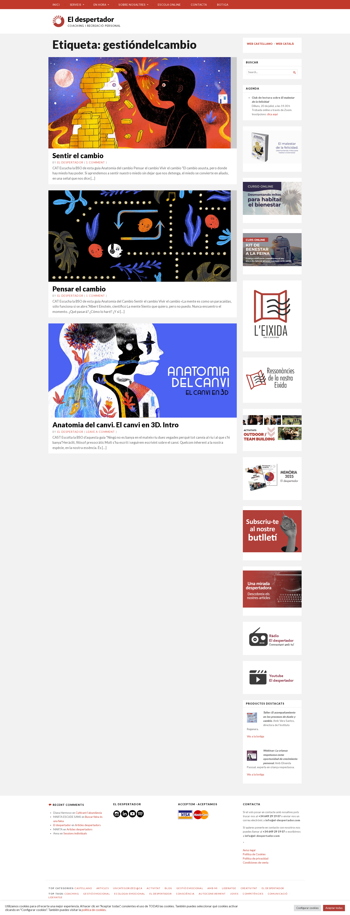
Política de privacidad (255, 858)
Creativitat (249, 888)
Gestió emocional (189, 888)
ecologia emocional (129, 893)
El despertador (91, 19)
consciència (185, 893)
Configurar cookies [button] (307, 908)
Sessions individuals (75, 833)
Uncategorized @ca (127, 888)
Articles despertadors (88, 825)
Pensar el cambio (79, 289)
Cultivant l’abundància (89, 812)
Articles (102, 888)
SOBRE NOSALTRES (132, 4)
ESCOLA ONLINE (169, 4)
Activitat (153, 888)
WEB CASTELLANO (260, 43)
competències (253, 893)
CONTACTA (199, 4)
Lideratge (229, 888)
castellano (83, 888)
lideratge (55, 897)
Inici (56, 4)
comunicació (278, 893)
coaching (71, 893)
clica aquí (272, 114)
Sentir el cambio (78, 155)
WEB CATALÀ (285, 43)
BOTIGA (222, 4)
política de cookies (94, 910)
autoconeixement (212, 893)
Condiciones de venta (255, 862)
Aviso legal (249, 850)
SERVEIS (75, 4)
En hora (100, 4)
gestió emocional (96, 893)
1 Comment (95, 162)
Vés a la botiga (255, 736)
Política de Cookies (254, 854)
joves (234, 893)
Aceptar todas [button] (334, 908)
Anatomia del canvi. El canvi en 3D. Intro (115, 424)
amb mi (212, 888)
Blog (168, 888)
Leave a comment (100, 431)
